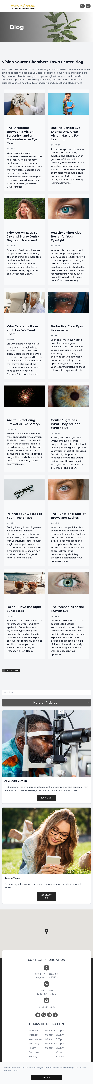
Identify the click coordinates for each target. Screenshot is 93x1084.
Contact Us (46, 896)
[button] (4, 6)
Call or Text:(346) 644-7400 (46, 992)
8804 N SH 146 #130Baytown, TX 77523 (46, 975)
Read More (46, 797)
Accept (46, 1077)
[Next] (16, 670)
